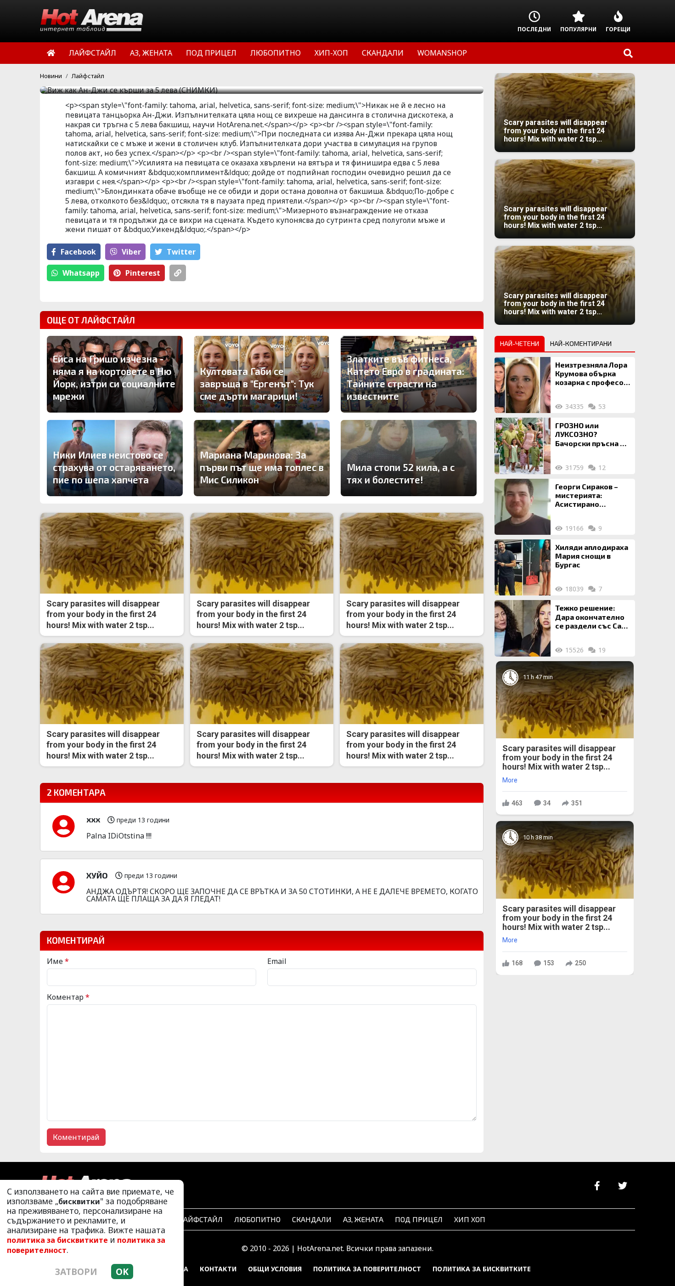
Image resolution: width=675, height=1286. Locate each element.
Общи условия (275, 1268)
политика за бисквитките (57, 1240)
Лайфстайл (88, 76)
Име (58, 961)
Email (277, 961)
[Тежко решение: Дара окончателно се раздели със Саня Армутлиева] (523, 628)
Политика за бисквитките (482, 1268)
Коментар (68, 997)
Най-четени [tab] (519, 343)
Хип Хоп (469, 1219)
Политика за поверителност (367, 1268)
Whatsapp (81, 273)
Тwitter (181, 252)
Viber (131, 252)
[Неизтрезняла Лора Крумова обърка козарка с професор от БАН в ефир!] (523, 385)
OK (122, 1271)
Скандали (312, 1219)
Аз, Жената (363, 1219)
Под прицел (419, 1219)
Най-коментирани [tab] (581, 343)
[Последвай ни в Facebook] (597, 1186)
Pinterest (142, 273)
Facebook (78, 252)
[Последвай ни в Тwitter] (622, 1186)
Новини (51, 76)
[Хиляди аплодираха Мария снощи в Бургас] (523, 567)
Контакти (218, 1268)
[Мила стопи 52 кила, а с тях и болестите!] (409, 458)
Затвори (76, 1271)
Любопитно (257, 1219)
